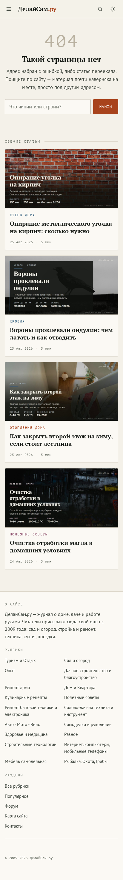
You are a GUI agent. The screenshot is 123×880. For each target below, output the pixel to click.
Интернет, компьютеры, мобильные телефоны (87, 748)
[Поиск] (100, 9)
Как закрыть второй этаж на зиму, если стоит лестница (61, 440)
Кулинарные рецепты (26, 697)
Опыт (10, 670)
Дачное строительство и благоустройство (87, 674)
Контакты (14, 826)
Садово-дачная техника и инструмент (88, 711)
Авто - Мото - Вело (22, 724)
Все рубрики (17, 786)
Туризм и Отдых (20, 660)
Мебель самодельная (26, 761)
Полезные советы (29, 534)
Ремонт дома (17, 687)
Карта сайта (16, 816)
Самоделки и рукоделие (88, 724)
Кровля (17, 321)
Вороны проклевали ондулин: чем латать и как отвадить (61, 333)
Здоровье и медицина (26, 734)
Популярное (17, 796)
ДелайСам (37, 9)
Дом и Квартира (79, 687)
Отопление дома (27, 427)
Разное (71, 734)
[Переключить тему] (112, 9)
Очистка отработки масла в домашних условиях (51, 546)
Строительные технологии (30, 744)
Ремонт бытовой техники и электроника (31, 711)
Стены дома (22, 215)
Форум (11, 806)
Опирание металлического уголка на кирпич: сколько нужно (61, 227)
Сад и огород (77, 660)
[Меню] (8, 9)
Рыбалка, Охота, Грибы (85, 761)
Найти (105, 107)
